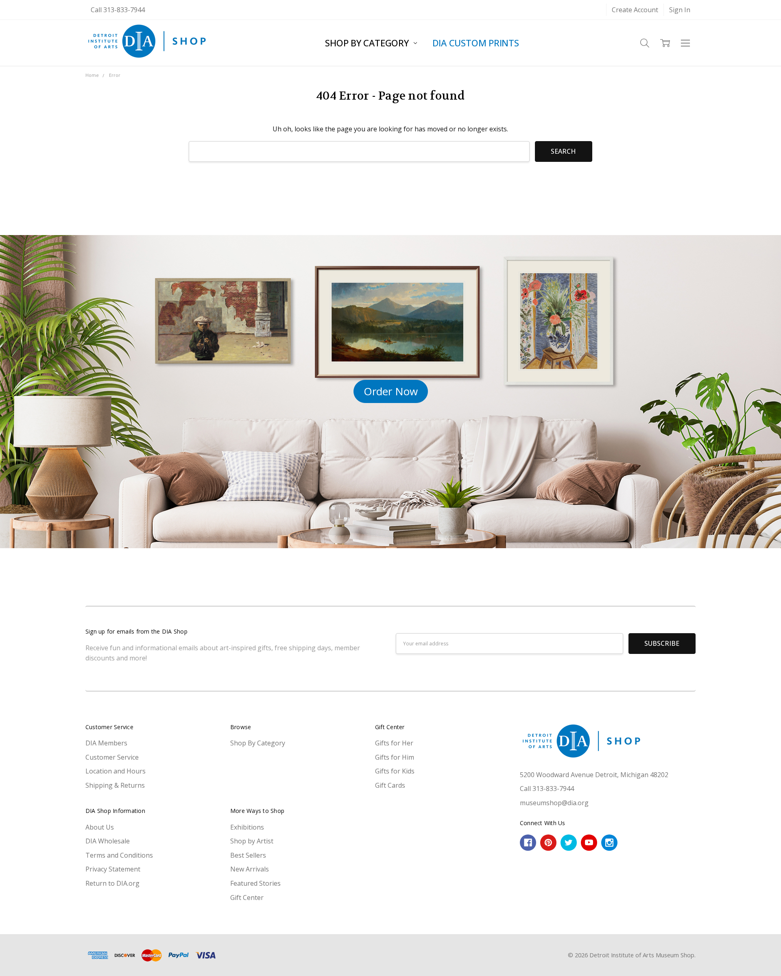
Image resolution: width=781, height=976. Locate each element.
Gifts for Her (394, 743)
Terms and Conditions (119, 855)
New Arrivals (249, 869)
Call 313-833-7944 (118, 9)
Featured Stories (255, 883)
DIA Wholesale (107, 841)
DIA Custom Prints (475, 43)
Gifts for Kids (394, 771)
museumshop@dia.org (554, 802)
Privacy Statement (112, 869)
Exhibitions (247, 827)
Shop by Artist (251, 841)
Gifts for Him (394, 757)
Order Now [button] (391, 391)
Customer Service (112, 757)
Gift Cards (390, 785)
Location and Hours (115, 771)
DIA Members (106, 743)
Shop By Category (368, 43)
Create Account (635, 9)
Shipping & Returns (115, 785)
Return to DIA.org (112, 883)
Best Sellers (248, 855)
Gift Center (247, 897)
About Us (99, 827)
